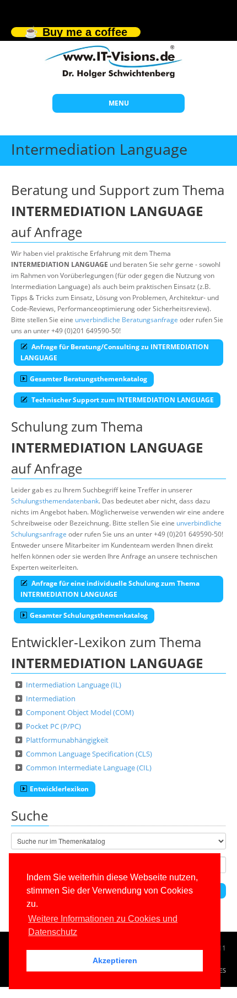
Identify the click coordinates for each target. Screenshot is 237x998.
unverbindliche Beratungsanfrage (126, 319)
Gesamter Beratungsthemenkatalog (88, 379)
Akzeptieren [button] (115, 960)
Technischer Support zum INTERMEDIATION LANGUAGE (122, 400)
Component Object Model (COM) (80, 712)
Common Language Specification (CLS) (89, 754)
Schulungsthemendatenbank (55, 501)
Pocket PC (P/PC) (53, 726)
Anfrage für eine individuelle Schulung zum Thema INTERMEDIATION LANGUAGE (110, 589)
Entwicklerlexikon (59, 789)
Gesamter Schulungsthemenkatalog (89, 615)
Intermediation (51, 698)
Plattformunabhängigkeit (67, 740)
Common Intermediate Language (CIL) (89, 768)
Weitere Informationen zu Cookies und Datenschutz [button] (102, 925)
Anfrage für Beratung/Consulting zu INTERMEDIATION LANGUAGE (114, 352)
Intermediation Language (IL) (73, 685)
